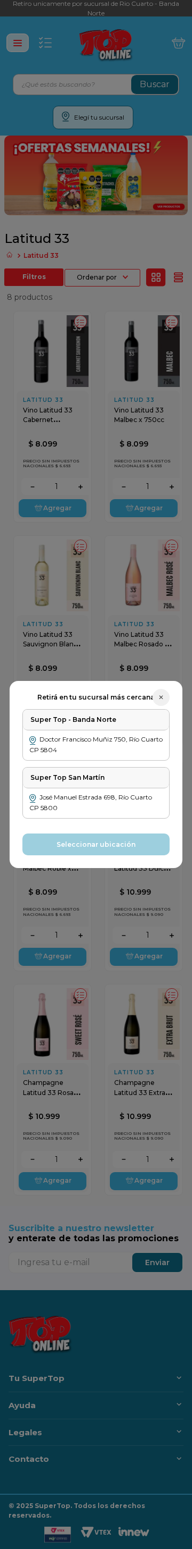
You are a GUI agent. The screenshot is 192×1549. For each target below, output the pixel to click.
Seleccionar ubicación (96, 844)
